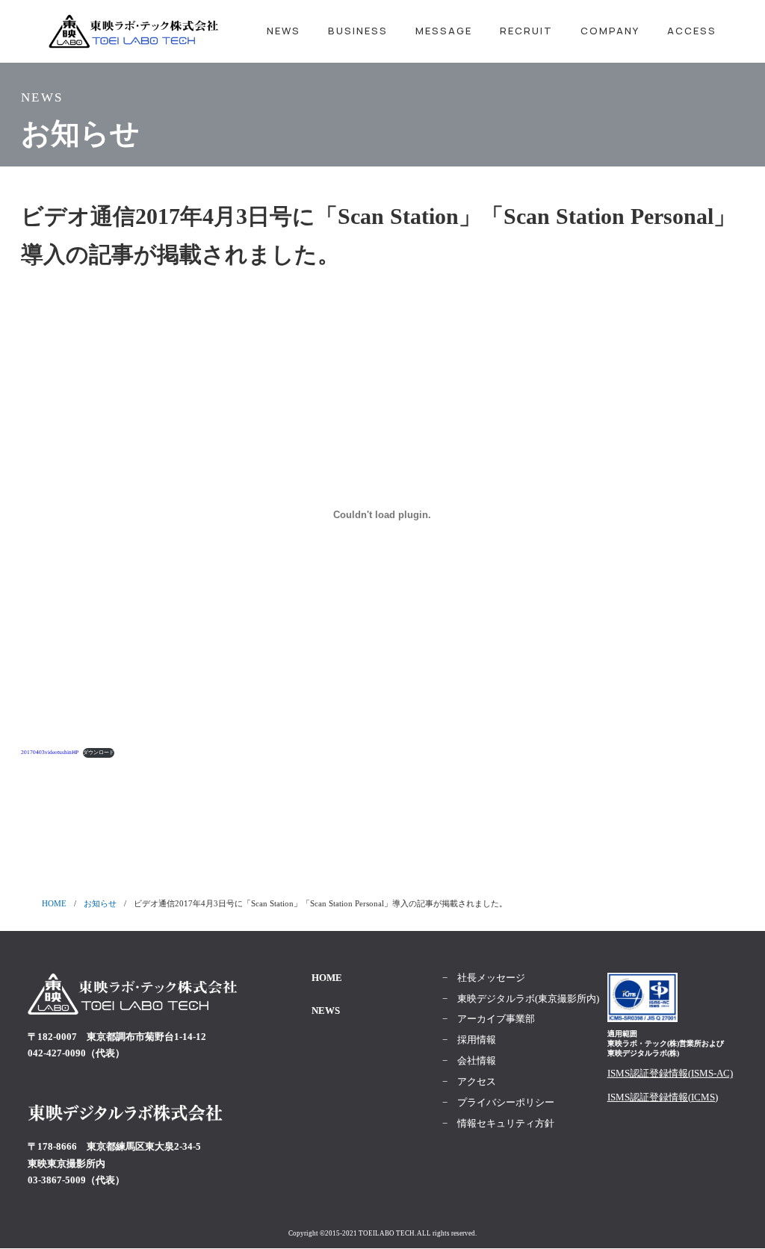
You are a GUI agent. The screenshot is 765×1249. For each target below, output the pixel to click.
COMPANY (609, 30)
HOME (54, 903)
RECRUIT (526, 30)
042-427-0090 (57, 1053)
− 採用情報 (469, 1039)
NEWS (283, 30)
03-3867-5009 (57, 1180)
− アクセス (469, 1081)
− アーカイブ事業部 (488, 1019)
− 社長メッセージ (483, 977)
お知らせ (100, 903)
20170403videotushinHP (49, 752)
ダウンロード (98, 752)
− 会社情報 (469, 1060)
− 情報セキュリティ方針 (498, 1123)
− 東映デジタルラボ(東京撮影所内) (520, 998)
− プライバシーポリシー (498, 1102)
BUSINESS (358, 30)
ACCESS (691, 30)
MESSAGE (443, 30)
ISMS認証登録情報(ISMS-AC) (670, 1073)
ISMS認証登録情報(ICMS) (662, 1097)
